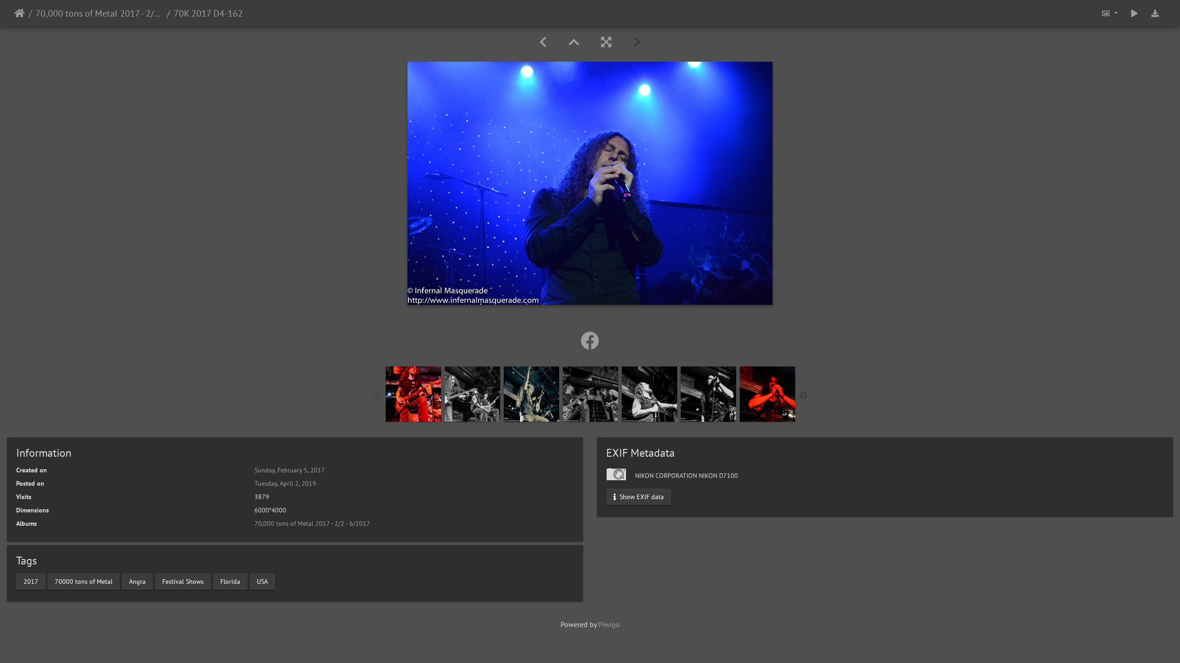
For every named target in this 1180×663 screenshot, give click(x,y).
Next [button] (803, 396)
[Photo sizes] (1109, 13)
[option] (413, 394)
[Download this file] (1155, 13)
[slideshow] (1134, 13)
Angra (137, 581)
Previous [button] (377, 396)
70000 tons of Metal (83, 581)
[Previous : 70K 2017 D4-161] (543, 42)
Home (19, 13)
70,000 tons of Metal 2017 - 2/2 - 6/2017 (99, 13)
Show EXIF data (641, 497)
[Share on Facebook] (590, 341)
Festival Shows (183, 581)
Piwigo (609, 624)
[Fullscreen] (606, 42)
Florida (230, 581)
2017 (31, 581)
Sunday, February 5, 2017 (289, 470)
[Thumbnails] (574, 42)
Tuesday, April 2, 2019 (285, 483)
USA (262, 581)
